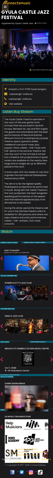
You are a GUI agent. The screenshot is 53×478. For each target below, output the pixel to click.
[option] (26, 259)
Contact (34, 454)
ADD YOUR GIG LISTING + (38, 342)
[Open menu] (5, 7)
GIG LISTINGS (5, 342)
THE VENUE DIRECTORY (7, 309)
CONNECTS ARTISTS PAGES (9, 242)
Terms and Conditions (18, 452)
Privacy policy (39, 452)
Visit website (15, 103)
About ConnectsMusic (26, 449)
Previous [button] (1, 259)
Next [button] (51, 259)
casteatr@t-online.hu (20, 94)
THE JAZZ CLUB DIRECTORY (9, 275)
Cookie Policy (20, 454)
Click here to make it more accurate (32, 461)
